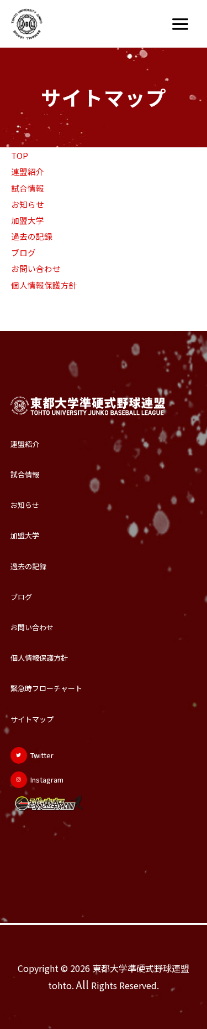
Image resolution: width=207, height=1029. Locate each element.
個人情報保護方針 (44, 285)
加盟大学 (27, 220)
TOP (19, 155)
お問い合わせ (36, 268)
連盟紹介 (27, 171)
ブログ (23, 252)
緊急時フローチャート (46, 688)
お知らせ (27, 204)
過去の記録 (31, 236)
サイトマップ (32, 719)
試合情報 (27, 188)
